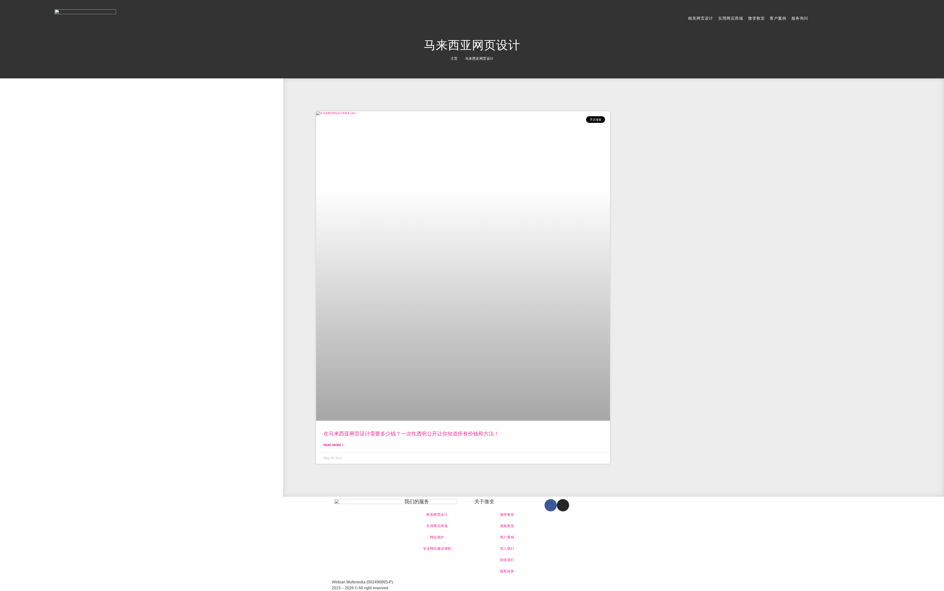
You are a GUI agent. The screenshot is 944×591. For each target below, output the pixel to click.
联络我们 (507, 560)
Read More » (334, 445)
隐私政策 (507, 571)
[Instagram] (563, 505)
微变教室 (756, 18)
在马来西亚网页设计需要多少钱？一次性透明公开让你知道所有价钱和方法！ (411, 434)
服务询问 (799, 18)
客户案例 (778, 18)
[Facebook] (551, 505)
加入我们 (507, 548)
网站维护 (437, 537)
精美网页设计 (700, 18)
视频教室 (507, 526)
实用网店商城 (730, 18)
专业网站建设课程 (437, 548)
